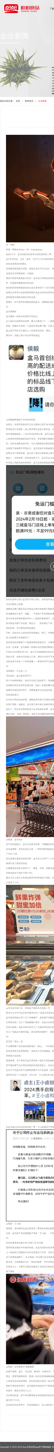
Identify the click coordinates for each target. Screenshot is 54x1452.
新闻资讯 (29, 101)
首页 (18, 101)
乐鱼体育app (21, 10)
